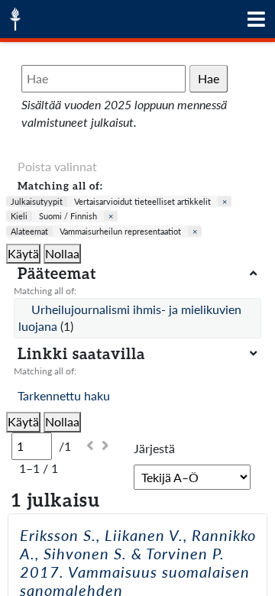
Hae (208, 78)
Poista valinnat (57, 166)
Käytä (23, 253)
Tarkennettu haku (64, 395)
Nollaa (62, 253)
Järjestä (154, 448)
